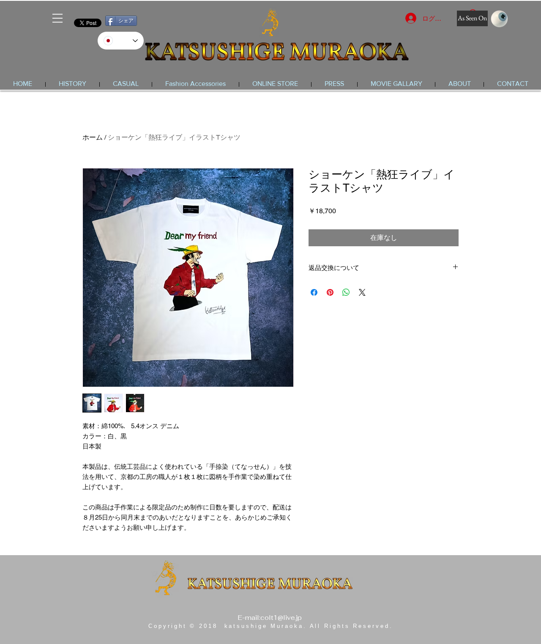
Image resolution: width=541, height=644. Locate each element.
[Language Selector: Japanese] (120, 40)
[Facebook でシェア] (314, 292)
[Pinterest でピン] (330, 292)
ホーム (92, 137)
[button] (57, 18)
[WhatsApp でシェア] (346, 292)
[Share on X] (362, 292)
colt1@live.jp (281, 618)
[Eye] (499, 18)
